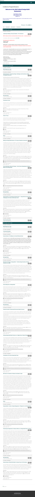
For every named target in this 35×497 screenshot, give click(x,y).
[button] (24, 25)
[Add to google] (30, 34)
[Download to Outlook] (28, 34)
